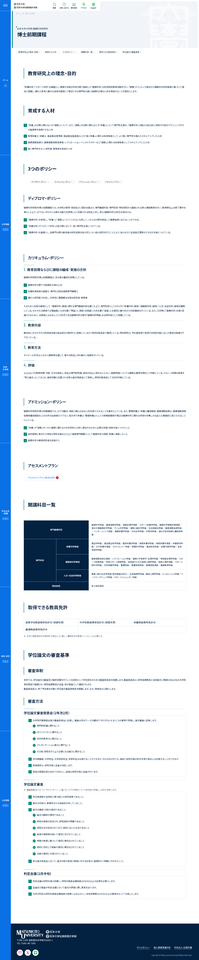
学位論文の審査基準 (131, 52)
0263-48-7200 (28, 943)
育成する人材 (50, 52)
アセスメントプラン (112, 181)
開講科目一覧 (86, 52)
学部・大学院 (30, 13)
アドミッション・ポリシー (88, 181)
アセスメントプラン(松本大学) (41, 477)
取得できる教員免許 (107, 52)
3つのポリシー (68, 52)
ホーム (5, 80)
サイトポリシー (143, 947)
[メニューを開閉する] (5, 5)
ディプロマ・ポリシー (39, 181)
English (93, 8)
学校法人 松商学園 (183, 947)
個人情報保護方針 (162, 947)
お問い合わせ (64, 8)
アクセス (84, 8)
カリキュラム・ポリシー (63, 181)
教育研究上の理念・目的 (28, 52)
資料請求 (74, 8)
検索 (54, 8)
